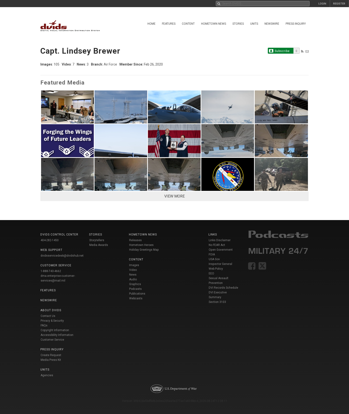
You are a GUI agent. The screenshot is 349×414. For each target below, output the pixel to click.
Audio (133, 279)
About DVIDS (50, 310)
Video (133, 270)
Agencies (47, 375)
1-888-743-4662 (51, 271)
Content (188, 23)
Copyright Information (55, 330)
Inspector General (220, 264)
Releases (135, 240)
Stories (238, 23)
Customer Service (52, 339)
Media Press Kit (51, 360)
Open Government (221, 249)
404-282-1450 (50, 240)
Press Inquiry (296, 23)
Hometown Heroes (141, 245)
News (133, 274)
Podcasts (135, 289)
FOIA (212, 254)
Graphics (135, 284)
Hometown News (213, 23)
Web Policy (216, 268)
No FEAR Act (217, 245)
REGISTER (339, 3)
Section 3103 (217, 302)
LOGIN (322, 3)
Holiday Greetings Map (144, 249)
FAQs (44, 325)
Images (134, 265)
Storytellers (96, 240)
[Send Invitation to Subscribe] (307, 51)
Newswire (271, 23)
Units (254, 23)
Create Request (51, 355)
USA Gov (214, 259)
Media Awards (98, 245)
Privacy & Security (52, 320)
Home (151, 23)
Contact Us (48, 316)
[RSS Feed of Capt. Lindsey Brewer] (302, 51)
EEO (211, 273)
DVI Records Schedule (223, 287)
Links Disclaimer (220, 240)
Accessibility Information (57, 335)
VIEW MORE (174, 196)
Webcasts (135, 298)
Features (168, 23)
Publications (137, 293)
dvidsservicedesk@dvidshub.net (62, 255)
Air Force (110, 64)
